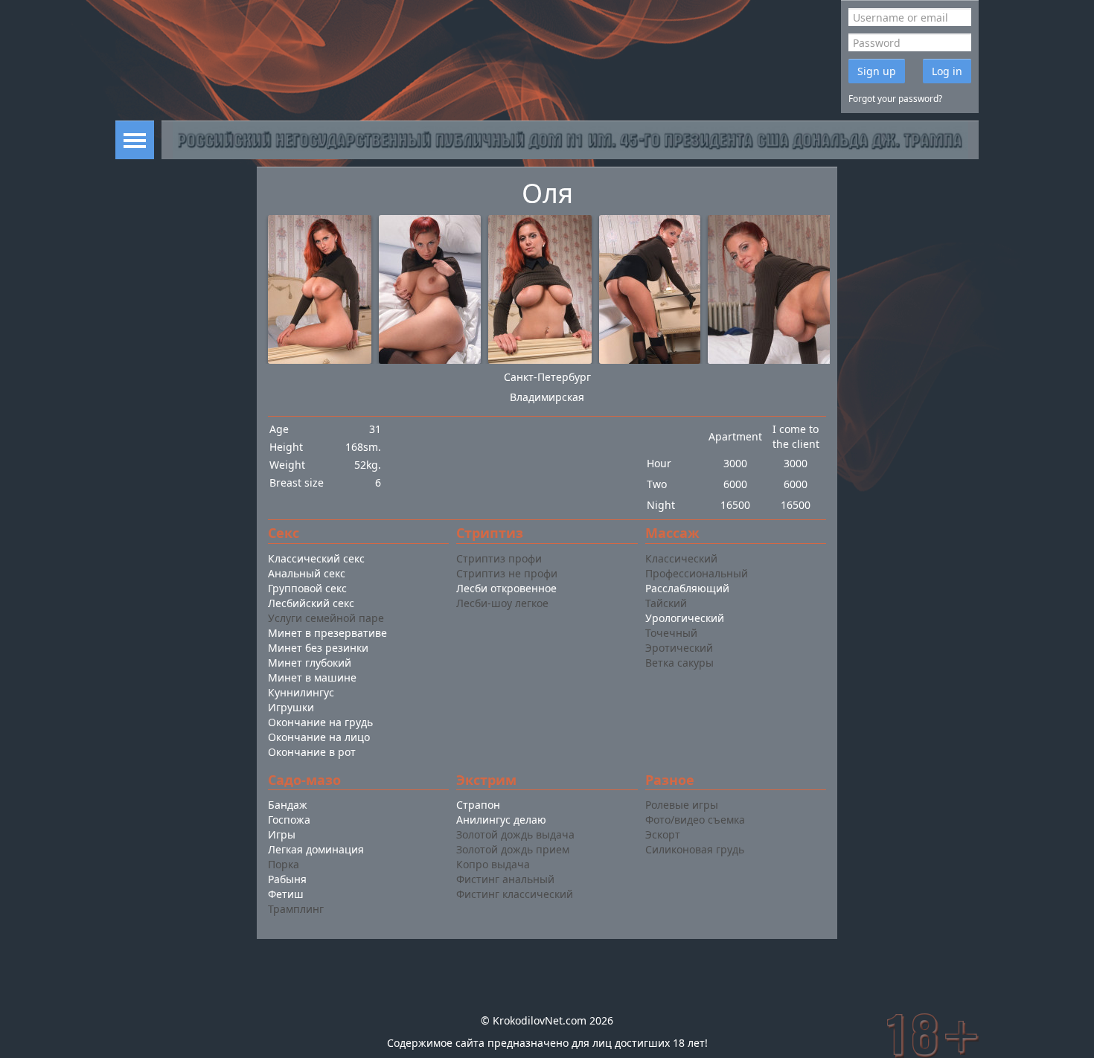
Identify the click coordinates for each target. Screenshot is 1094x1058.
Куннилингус (301, 692)
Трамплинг (296, 909)
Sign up (876, 71)
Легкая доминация (316, 849)
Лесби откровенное (506, 588)
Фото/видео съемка (695, 819)
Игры (281, 834)
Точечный (671, 633)
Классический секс (316, 558)
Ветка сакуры (679, 662)
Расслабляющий (687, 588)
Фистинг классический (514, 894)
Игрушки (291, 707)
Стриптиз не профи (506, 573)
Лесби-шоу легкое (502, 603)
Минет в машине (312, 677)
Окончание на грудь (320, 722)
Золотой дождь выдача (515, 834)
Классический (681, 558)
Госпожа (289, 819)
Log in (947, 71)
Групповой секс (307, 588)
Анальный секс (306, 573)
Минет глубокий (309, 662)
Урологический (684, 618)
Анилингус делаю (501, 819)
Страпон (478, 805)
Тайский (666, 603)
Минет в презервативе (327, 633)
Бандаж (287, 805)
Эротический (679, 648)
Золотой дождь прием (512, 849)
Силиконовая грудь (694, 849)
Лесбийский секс (311, 603)
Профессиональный (696, 573)
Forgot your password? (895, 98)
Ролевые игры (681, 805)
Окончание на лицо (319, 737)
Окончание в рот (312, 752)
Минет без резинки (318, 648)
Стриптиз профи (499, 558)
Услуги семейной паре (326, 618)
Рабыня (287, 879)
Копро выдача (493, 864)
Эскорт (662, 834)
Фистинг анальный (505, 879)
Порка (283, 864)
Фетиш (286, 894)
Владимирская (547, 397)
